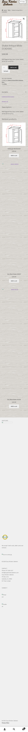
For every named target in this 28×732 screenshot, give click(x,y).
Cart (22, 728)
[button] (23, 18)
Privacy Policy (5, 723)
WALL (9, 10)
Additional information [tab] (8, 97)
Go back (6, 71)
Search (14, 729)
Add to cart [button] (14, 155)
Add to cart (13, 67)
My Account (4, 729)
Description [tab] (5, 92)
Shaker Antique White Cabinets (15, 80)
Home (5, 10)
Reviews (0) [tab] (5, 101)
